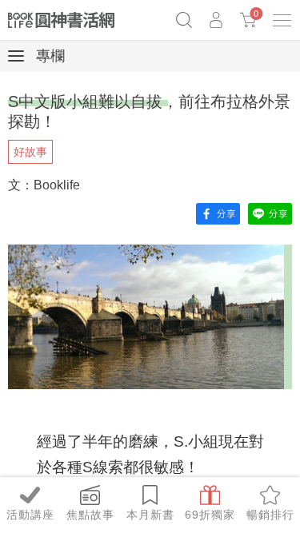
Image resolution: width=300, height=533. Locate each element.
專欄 (48, 56)
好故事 (30, 151)
